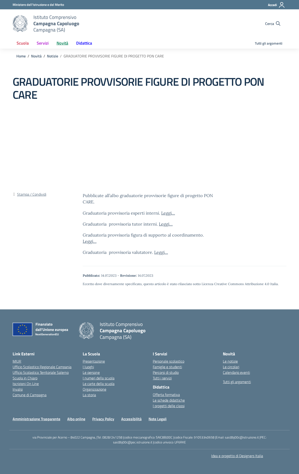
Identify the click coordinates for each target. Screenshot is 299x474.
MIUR (17, 361)
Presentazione (94, 361)
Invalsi (18, 389)
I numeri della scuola (98, 378)
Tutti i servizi (162, 378)
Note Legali (158, 419)
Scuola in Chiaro (25, 378)
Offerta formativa (166, 394)
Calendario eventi (236, 372)
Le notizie (230, 361)
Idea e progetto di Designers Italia (237, 456)
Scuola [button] (23, 43)
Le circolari (231, 367)
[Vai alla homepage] (20, 23)
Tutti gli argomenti (268, 43)
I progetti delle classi (169, 406)
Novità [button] (62, 43)
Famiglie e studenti (167, 367)
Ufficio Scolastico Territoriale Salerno (41, 372)
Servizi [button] (43, 43)
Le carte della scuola (98, 383)
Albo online (76, 419)
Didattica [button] (84, 43)
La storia (89, 395)
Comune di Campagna (29, 395)
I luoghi (88, 367)
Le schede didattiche (169, 400)
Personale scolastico (168, 361)
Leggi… (168, 213)
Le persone (91, 372)
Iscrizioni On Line (26, 383)
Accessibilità (131, 419)
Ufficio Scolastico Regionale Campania (42, 367)
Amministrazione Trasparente (36, 419)
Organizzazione (94, 389)
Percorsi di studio (166, 372)
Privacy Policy (103, 419)
